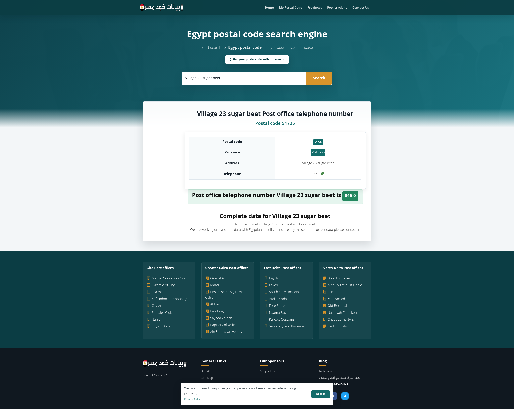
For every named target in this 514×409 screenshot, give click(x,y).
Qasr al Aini (218, 278)
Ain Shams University (226, 332)
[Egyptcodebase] (162, 7)
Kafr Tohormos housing (169, 299)
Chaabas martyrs (341, 319)
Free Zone (277, 306)
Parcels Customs (282, 319)
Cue (331, 292)
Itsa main (158, 292)
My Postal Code (290, 8)
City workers (161, 326)
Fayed (273, 285)
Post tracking (337, 8)
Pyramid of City (163, 285)
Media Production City (169, 278)
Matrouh (318, 152)
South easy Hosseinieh (286, 292)
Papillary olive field (224, 325)
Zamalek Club (162, 313)
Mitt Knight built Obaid (345, 285)
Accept (320, 394)
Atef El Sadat (278, 299)
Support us (267, 372)
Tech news (326, 372)
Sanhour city (337, 326)
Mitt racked (336, 299)
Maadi (215, 285)
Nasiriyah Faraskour (343, 313)
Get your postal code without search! (258, 59)
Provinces (314, 8)
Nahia (156, 319)
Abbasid (216, 304)
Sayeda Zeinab (221, 318)
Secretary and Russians (286, 326)
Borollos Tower (339, 278)
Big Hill (274, 278)
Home (269, 8)
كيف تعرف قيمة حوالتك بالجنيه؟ (339, 378)
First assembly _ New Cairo (223, 295)
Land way (217, 311)
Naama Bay (277, 313)
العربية (205, 372)
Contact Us (360, 8)
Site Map (207, 378)
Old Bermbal (337, 306)
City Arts (158, 306)
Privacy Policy (192, 399)
